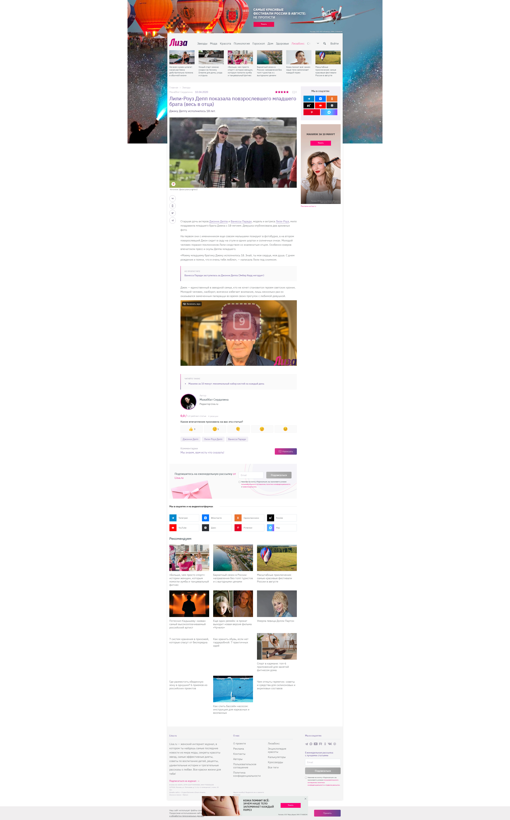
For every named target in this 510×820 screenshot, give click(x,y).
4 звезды (284, 92)
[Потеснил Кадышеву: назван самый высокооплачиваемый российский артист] (189, 603)
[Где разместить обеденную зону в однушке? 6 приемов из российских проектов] (189, 677)
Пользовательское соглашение (244, 765)
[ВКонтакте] (320, 99)
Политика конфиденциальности (247, 774)
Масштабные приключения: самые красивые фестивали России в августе (325, 71)
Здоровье (282, 43)
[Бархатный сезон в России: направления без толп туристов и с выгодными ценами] (269, 57)
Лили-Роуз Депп (213, 439)
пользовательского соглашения (253, 484)
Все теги (273, 767)
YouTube (182, 527)
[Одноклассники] (332, 99)
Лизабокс (298, 43)
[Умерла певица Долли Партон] (277, 603)
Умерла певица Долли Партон (275, 621)
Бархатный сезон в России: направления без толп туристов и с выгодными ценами (269, 71)
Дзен (213, 527)
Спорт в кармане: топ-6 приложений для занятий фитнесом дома (273, 667)
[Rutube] (308, 105)
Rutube (279, 518)
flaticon (185, 795)
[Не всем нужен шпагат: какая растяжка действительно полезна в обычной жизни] (182, 57)
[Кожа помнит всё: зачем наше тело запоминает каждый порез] (298, 57)
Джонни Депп (190, 439)
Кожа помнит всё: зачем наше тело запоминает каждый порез (298, 70)
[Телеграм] (308, 99)
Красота (225, 43)
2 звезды (279, 92)
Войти (334, 43)
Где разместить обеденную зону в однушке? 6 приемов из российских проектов (188, 685)
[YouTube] (320, 105)
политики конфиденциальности (278, 484)
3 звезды (282, 92)
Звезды (202, 43)
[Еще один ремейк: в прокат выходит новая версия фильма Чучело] (233, 603)
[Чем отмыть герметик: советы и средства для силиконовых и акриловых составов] (277, 677)
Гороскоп (258, 43)
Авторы (238, 759)
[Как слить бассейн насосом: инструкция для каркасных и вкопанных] (233, 689)
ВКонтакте (216, 518)
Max (278, 527)
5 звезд (287, 92)
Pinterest (248, 527)
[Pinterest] (311, 112)
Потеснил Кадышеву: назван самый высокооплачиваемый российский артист (187, 624)
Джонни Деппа (218, 221)
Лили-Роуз (282, 221)
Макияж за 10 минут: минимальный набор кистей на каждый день (226, 383)
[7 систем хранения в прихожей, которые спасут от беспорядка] (189, 634)
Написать (287, 451)
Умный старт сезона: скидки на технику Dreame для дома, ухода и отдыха (210, 71)
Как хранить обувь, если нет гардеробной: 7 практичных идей (230, 642)
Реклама (238, 748)
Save (173, 184)
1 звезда (276, 92)
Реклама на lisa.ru (308, 206)
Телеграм (183, 518)
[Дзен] (332, 105)
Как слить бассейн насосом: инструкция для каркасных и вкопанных (231, 709)
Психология (242, 43)
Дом (270, 43)
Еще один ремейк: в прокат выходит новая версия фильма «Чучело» (232, 624)
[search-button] (324, 43)
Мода (213, 43)
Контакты (239, 754)
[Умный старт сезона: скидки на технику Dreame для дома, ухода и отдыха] (211, 57)
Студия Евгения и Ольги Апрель (193, 792)
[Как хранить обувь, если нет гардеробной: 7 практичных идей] (233, 634)
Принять (327, 813)
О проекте (239, 743)
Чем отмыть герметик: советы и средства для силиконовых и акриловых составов (276, 685)
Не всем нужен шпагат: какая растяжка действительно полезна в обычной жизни (181, 71)
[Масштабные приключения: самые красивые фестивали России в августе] (328, 57)
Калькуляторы (277, 757)
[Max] (329, 112)
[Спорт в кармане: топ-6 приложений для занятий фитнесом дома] (277, 646)
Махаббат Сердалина (180, 92)
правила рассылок (249, 487)
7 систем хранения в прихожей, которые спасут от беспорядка (189, 640)
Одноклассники (251, 518)
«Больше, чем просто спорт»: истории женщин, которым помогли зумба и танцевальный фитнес (240, 71)
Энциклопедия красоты (277, 750)
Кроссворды (275, 762)
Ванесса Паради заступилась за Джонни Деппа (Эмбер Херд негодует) (224, 275)
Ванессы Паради (241, 221)
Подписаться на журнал (182, 780)
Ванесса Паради (237, 439)
